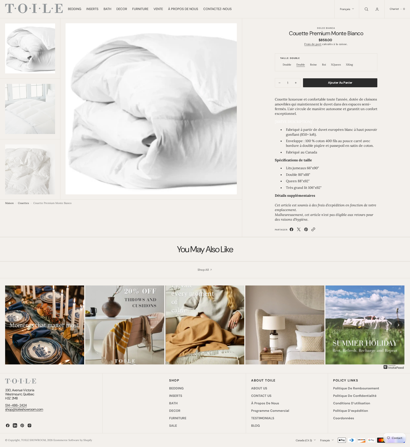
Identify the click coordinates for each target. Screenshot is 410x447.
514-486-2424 (16, 405)
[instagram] (29, 425)
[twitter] (299, 230)
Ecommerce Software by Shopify (72, 440)
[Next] (398, 325)
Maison (9, 203)
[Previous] (11, 325)
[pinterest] (306, 230)
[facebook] (291, 230)
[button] (377, 9)
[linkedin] (15, 425)
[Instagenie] (394, 368)
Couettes (23, 203)
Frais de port (312, 44)
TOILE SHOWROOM (33, 440)
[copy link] (313, 230)
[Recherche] (366, 9)
